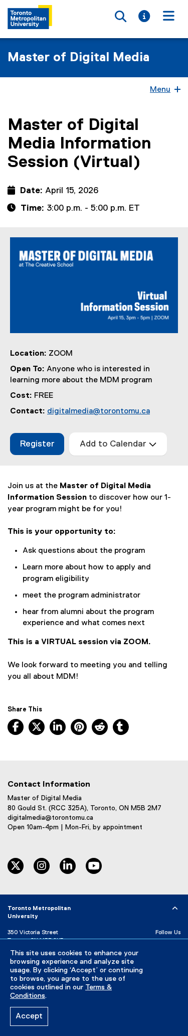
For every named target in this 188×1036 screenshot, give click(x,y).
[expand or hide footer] (174, 908)
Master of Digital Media (78, 57)
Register (42, 447)
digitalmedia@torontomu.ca (98, 411)
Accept (29, 1016)
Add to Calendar (114, 444)
